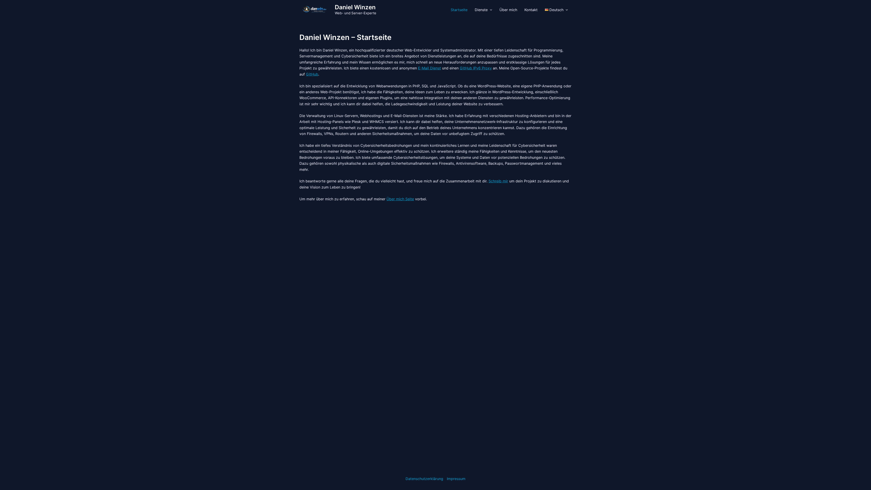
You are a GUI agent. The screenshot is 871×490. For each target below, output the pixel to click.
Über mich (508, 9)
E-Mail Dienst (429, 68)
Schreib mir (498, 181)
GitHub (312, 74)
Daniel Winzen (355, 7)
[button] (490, 10)
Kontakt (531, 9)
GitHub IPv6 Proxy (476, 68)
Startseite (459, 9)
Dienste (481, 9)
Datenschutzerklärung (424, 478)
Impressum (456, 478)
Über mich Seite (400, 199)
